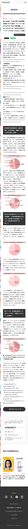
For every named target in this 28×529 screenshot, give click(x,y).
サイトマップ (14, 518)
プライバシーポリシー (14, 504)
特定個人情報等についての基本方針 (14, 507)
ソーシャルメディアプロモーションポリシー (14, 511)
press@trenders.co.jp (13, 435)
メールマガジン (14, 515)
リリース (8, 18)
